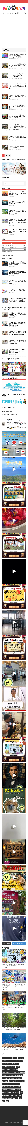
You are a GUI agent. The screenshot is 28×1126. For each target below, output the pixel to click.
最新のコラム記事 (7, 258)
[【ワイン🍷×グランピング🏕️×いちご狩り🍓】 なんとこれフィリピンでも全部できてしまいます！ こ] (14, 903)
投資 (16, 1095)
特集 (6, 967)
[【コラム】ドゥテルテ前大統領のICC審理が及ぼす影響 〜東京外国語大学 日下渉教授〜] (5, 265)
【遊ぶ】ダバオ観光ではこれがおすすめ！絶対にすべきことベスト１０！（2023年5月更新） (17, 55)
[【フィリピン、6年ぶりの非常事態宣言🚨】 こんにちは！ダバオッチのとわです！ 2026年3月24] (14, 851)
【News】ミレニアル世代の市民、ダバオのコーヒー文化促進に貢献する (17, 106)
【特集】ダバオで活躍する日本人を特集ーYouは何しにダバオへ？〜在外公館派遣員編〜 (17, 314)
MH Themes (18, 1124)
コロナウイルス (5, 1063)
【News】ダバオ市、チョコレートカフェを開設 (17, 146)
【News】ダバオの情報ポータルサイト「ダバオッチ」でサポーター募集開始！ (17, 231)
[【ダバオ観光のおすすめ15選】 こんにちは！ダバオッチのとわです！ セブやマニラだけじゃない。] (14, 749)
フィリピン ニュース (6, 1086)
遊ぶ (19, 58)
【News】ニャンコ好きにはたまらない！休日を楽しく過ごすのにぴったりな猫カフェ (17, 116)
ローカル (19, 1089)
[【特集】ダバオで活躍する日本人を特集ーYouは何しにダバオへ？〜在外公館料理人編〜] (5, 343)
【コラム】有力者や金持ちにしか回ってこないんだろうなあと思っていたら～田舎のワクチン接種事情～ (17, 300)
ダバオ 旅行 (18, 1078)
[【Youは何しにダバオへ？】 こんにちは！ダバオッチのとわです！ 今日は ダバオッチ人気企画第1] (14, 698)
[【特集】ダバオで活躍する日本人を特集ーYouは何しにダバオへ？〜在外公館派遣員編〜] (5, 316)
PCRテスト (20, 1058)
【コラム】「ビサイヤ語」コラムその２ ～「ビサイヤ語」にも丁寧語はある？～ (17, 281)
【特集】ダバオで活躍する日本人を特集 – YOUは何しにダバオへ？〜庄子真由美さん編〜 (17, 323)
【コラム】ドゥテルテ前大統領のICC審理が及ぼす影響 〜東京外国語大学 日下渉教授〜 (17, 263)
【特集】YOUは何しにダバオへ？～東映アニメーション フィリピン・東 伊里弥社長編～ (17, 351)
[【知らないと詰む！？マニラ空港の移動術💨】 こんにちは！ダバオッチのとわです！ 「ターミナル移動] (14, 673)
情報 (12, 1095)
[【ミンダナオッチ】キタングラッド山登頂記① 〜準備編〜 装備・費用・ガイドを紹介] (5, 213)
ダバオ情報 (11, 1078)
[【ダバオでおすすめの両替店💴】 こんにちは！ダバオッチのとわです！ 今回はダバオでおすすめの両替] (14, 494)
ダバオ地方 (4, 1075)
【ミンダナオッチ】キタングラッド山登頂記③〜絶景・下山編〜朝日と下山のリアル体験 (17, 193)
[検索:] (14, 183)
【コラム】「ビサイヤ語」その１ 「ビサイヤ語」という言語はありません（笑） (17, 291)
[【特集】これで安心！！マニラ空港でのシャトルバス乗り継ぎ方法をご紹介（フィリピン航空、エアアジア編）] (5, 222)
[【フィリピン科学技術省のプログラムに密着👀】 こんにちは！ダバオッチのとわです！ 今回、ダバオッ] (14, 520)
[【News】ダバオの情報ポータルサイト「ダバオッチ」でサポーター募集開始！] (5, 233)
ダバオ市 (11, 1075)
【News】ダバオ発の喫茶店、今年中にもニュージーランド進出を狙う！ (17, 96)
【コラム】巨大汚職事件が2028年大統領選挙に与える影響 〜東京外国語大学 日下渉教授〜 (17, 272)
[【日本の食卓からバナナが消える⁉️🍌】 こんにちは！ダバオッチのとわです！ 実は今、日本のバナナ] (14, 877)
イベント (11, 1061)
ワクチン (4, 1092)
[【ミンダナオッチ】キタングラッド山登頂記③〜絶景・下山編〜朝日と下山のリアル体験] (5, 195)
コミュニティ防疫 (19, 1061)
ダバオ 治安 (4, 1081)
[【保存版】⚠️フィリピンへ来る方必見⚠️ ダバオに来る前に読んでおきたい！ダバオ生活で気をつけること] (14, 596)
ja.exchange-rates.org (9, 255)
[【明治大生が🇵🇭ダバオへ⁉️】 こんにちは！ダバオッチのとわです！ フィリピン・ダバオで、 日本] (14, 928)
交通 (22, 1092)
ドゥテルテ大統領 (20, 1081)
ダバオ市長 (4, 1078)
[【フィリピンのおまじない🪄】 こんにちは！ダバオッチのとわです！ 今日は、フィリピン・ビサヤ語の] (14, 571)
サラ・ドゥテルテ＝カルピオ (8, 1066)
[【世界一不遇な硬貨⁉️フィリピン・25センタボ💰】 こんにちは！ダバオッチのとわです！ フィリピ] (14, 826)
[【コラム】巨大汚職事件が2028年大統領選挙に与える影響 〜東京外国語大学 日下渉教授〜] (5, 274)
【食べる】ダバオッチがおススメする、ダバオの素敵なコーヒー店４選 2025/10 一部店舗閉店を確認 (17, 86)
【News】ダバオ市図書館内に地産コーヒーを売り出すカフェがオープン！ (17, 65)
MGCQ (14, 1058)
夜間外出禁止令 (5, 1095)
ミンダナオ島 (12, 1089)
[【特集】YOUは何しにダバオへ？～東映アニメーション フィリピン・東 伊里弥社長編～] (5, 352)
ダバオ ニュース (6, 1069)
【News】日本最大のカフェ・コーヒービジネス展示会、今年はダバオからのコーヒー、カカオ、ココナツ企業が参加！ (17, 127)
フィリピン (16, 1084)
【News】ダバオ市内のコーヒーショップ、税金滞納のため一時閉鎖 (17, 137)
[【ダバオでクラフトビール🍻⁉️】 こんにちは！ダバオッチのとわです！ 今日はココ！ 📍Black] (14, 622)
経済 (3, 1101)
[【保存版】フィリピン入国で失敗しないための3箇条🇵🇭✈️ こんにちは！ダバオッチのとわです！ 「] (14, 724)
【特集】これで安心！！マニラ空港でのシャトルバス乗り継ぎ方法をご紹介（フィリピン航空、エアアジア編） (17, 221)
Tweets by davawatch (7, 411)
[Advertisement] (14, 31)
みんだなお (4, 1061)
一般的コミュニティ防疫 (13, 1092)
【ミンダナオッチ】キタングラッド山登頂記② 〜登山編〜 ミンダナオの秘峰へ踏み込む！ (17, 202)
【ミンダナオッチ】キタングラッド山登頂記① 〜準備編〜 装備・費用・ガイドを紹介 (17, 211)
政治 (20, 1095)
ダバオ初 (14, 1072)
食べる (12, 89)
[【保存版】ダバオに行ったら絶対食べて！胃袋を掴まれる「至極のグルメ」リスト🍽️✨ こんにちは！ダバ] (14, 647)
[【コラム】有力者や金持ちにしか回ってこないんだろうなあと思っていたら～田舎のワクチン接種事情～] (5, 301)
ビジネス (10, 1084)
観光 (7, 1101)
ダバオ (18, 1066)
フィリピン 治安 (16, 1086)
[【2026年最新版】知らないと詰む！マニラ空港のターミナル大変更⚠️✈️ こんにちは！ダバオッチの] (14, 443)
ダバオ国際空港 (21, 1072)
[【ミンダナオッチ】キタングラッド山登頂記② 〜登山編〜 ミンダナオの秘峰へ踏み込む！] (5, 204)
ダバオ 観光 (15, 1069)
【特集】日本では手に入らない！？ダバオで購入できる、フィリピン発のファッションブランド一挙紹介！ (14, 1007)
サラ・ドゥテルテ (15, 1063)
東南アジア (15, 1098)
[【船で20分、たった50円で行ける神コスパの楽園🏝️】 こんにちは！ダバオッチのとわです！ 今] (14, 469)
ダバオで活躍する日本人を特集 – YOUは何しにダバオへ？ (14, 308)
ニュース (20, 68)
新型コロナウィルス (6, 1098)
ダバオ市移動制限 (19, 1075)
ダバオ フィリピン (6, 1072)
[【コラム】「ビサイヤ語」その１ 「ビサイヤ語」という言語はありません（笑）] (5, 292)
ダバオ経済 (11, 1081)
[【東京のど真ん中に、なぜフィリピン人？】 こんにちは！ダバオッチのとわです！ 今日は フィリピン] (14, 775)
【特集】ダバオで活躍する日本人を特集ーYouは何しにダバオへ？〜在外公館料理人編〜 (17, 342)
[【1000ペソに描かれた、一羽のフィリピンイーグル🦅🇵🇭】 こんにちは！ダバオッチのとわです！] (14, 800)
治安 (21, 1098)
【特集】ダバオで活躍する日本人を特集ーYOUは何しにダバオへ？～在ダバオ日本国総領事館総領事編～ (17, 333)
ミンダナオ (4, 1089)
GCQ (10, 1058)
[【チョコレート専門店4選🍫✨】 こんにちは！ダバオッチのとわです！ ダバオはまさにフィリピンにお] (14, 545)
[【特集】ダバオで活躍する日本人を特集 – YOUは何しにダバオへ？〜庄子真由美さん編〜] (5, 325)
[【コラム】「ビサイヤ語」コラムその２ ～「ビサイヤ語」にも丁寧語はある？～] (5, 283)
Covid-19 (4, 1058)
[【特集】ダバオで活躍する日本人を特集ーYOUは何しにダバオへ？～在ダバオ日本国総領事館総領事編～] (5, 334)
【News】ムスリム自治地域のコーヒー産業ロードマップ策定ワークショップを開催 (17, 75)
